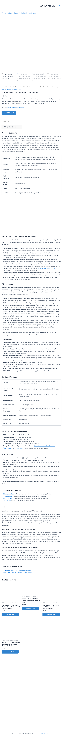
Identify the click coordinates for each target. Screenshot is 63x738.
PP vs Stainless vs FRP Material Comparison (17, 570)
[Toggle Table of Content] (18, 127)
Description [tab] (5, 122)
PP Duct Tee (7, 500)
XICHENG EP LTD (47, 6)
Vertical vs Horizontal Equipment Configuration (17, 572)
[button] (58, 14)
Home (3, 87)
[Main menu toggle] (59, 6)
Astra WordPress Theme (44, 733)
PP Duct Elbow (7, 498)
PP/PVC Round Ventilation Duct (21, 87)
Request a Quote (9, 112)
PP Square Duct (8, 496)
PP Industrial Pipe (8, 494)
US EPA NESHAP (20, 448)
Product (8, 87)
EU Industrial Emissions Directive (47, 268)
